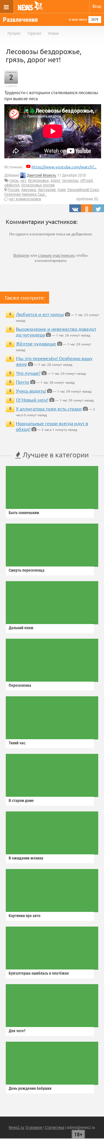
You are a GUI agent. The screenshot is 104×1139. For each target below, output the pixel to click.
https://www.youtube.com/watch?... (63, 166)
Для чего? (17, 1030)
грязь (14, 180)
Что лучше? (28, 373)
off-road (86, 180)
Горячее (34, 33)
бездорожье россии (38, 185)
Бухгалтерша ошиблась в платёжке (39, 973)
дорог (55, 180)
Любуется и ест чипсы (40, 314)
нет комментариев (25, 199)
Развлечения (20, 19)
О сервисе (34, 1127)
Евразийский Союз (83, 189)
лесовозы (70, 180)
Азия (61, 189)
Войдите (21, 255)
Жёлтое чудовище (36, 343)
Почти (22, 382)
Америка (28, 189)
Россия (13, 189)
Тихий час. (17, 743)
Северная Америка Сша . (25, 194)
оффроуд (12, 185)
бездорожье (38, 180)
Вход (96, 6)
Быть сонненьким (24, 512)
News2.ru (16, 1127)
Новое (53, 33)
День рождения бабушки (30, 1088)
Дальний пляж (21, 627)
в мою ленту (78, 20)
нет (23, 180)
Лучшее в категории (55, 454)
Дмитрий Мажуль (41, 175)
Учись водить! (31, 390)
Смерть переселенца (26, 570)
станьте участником (56, 255)
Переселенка (20, 685)
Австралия (47, 189)
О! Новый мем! (32, 399)
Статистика (54, 1127)
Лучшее (14, 33)
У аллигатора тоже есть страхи (49, 408)
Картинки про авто (24, 915)
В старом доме (21, 800)
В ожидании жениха (26, 858)
